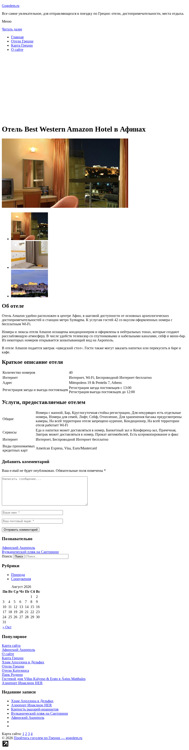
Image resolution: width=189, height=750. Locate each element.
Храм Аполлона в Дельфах (32, 701)
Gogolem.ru (10, 6)
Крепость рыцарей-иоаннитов (35, 709)
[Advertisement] (94, 87)
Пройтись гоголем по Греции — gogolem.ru (48, 738)
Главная (17, 37)
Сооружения (21, 579)
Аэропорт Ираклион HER (31, 705)
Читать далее (12, 29)
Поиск (7, 556)
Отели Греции (22, 41)
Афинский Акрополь (18, 548)
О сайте (17, 49)
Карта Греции (22, 45)
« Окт (7, 627)
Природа (18, 575)
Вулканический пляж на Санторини (30, 552)
